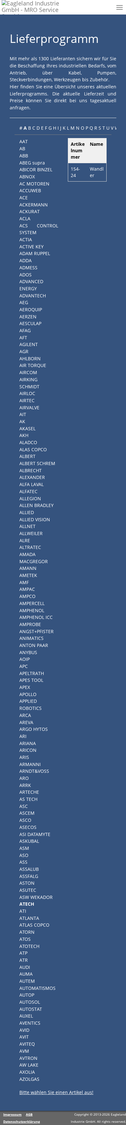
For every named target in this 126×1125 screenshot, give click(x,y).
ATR (23, 960)
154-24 (75, 172)
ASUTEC (27, 890)
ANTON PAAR (33, 645)
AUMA (26, 974)
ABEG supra (32, 163)
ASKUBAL (29, 841)
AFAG (25, 330)
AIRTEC (27, 400)
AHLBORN (30, 358)
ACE (23, 197)
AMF (24, 582)
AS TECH (28, 799)
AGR (23, 351)
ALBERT (27, 456)
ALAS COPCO (33, 449)
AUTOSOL (29, 1002)
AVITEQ (27, 1044)
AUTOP (26, 995)
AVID (24, 1030)
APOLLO (28, 694)
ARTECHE (29, 792)
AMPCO (27, 596)
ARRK (25, 785)
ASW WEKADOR (36, 897)
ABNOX (27, 177)
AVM (24, 1051)
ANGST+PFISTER (36, 631)
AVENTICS (29, 1023)
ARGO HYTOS (33, 729)
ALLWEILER (31, 533)
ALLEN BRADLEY (36, 505)
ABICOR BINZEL (35, 169)
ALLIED (26, 512)
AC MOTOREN (34, 184)
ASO (23, 855)
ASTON (27, 883)
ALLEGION (30, 498)
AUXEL (26, 1016)
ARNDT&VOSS (34, 771)
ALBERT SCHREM (37, 463)
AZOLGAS (29, 1079)
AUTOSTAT (30, 1009)
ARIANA (27, 743)
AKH (23, 435)
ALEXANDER (32, 477)
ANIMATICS (31, 638)
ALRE (24, 540)
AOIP (24, 659)
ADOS (25, 275)
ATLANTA (29, 918)
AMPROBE (30, 624)
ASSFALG (28, 876)
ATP (23, 953)
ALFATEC (28, 491)
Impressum (12, 1114)
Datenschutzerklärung (21, 1121)
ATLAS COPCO (34, 925)
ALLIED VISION (34, 519)
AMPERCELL (32, 603)
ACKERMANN (33, 205)
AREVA (26, 722)
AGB (29, 1114)
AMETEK (28, 575)
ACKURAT (29, 211)
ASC (23, 806)
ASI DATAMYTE (34, 834)
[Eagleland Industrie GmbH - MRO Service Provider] (33, 7)
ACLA (24, 218)
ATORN (27, 932)
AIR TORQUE (32, 365)
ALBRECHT (30, 470)
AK (22, 421)
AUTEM (27, 981)
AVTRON (28, 1058)
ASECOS (28, 827)
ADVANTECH (32, 296)
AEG (23, 302)
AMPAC (27, 589)
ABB (23, 156)
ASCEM (27, 813)
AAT (23, 141)
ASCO (25, 820)
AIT (22, 414)
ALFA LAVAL (31, 484)
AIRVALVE (29, 407)
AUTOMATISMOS (37, 988)
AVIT (24, 1037)
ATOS (25, 939)
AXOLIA (27, 1072)
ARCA (25, 715)
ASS (23, 862)
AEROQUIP (30, 309)
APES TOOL (31, 680)
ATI (22, 911)
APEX (24, 687)
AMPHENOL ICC (36, 617)
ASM (24, 848)
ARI (22, 736)
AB (22, 148)
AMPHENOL (31, 610)
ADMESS (28, 267)
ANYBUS (28, 652)
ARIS (24, 757)
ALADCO (28, 442)
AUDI (24, 967)
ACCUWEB (30, 190)
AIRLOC (27, 393)
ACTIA (25, 239)
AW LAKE (28, 1065)
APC (23, 666)
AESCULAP (30, 323)
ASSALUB (29, 869)
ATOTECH (29, 946)
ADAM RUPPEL (34, 253)
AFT (23, 337)
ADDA (25, 260)
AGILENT (28, 344)
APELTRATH (31, 673)
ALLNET (27, 526)
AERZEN (28, 317)
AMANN (28, 568)
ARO (24, 778)
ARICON (28, 750)
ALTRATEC (30, 547)
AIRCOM (28, 372)
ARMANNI (30, 764)
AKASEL (27, 428)
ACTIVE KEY (31, 247)
